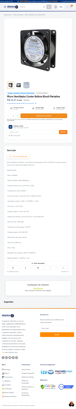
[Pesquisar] (49, 7)
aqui (3, 352)
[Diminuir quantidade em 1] (9, 116)
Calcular (63, 132)
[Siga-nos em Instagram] (6, 357)
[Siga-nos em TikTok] (13, 357)
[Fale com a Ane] (71, 404)
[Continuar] (25, 268)
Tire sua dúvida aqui (19, 156)
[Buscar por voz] (44, 7)
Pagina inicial (7, 15)
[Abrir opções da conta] (67, 6)
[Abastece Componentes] (14, 316)
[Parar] (38, 268)
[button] (38, 93)
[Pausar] (13, 268)
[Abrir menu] (5, 7)
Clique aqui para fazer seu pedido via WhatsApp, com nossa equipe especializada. (35, 120)
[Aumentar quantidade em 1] (17, 116)
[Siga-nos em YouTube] (9, 357)
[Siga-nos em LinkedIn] (16, 357)
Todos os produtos (18, 15)
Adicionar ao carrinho (44, 116)
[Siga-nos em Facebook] (3, 357)
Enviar (57, 334)
